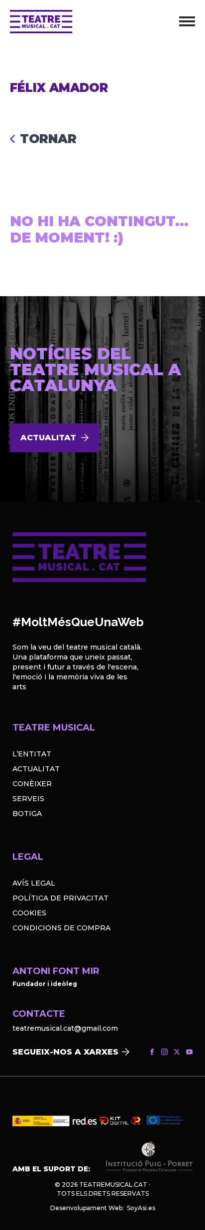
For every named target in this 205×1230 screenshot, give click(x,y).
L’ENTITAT (31, 753)
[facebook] (152, 1052)
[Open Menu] (187, 21)
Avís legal (33, 883)
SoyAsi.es (141, 1208)
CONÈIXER (32, 783)
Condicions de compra (61, 927)
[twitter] (177, 1052)
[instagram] (164, 1052)
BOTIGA (27, 813)
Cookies (29, 912)
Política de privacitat (60, 898)
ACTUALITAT (36, 768)
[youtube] (189, 1052)
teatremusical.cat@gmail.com (65, 1028)
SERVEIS (28, 798)
